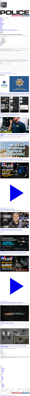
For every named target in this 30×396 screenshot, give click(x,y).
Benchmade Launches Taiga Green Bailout (6, 322)
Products (2, 379)
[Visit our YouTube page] (2, 352)
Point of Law (1, 22)
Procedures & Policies (2, 23)
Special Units (1, 24)
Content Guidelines (11, 30)
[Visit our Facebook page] (0, 352)
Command (1, 18)
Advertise (1, 30)
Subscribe (1, 9)
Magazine (2, 377)
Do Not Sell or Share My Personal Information (12, 395)
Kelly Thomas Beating (14, 73)
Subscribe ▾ (1, 1)
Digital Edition (3, 9)
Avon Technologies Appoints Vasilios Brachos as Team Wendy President (11, 229)
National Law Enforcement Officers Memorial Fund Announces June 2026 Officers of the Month (14, 93)
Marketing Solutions (15, 30)
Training (1, 26)
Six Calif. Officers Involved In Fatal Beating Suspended (5, 72)
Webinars (8, 0)
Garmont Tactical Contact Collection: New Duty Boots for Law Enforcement (11, 302)
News (4, 0)
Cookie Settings (3, 30)
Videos (7, 0)
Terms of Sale (6, 395)
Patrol (0, 21)
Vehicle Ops (1, 27)
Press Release (8, 30)
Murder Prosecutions (3, 73)
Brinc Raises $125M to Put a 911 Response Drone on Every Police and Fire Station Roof (13, 252)
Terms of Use (4, 395)
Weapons (1, 29)
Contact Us (6, 30)
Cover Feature (2, 0)
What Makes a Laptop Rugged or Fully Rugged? (7, 209)
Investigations (1, 20)
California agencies (10, 73)
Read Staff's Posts (2, 43)
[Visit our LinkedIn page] (1, 352)
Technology (1, 25)
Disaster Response (2, 19)
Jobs (1, 380)
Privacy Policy (1, 395)
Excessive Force (6, 73)
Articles (5, 0)
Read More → (1, 96)
